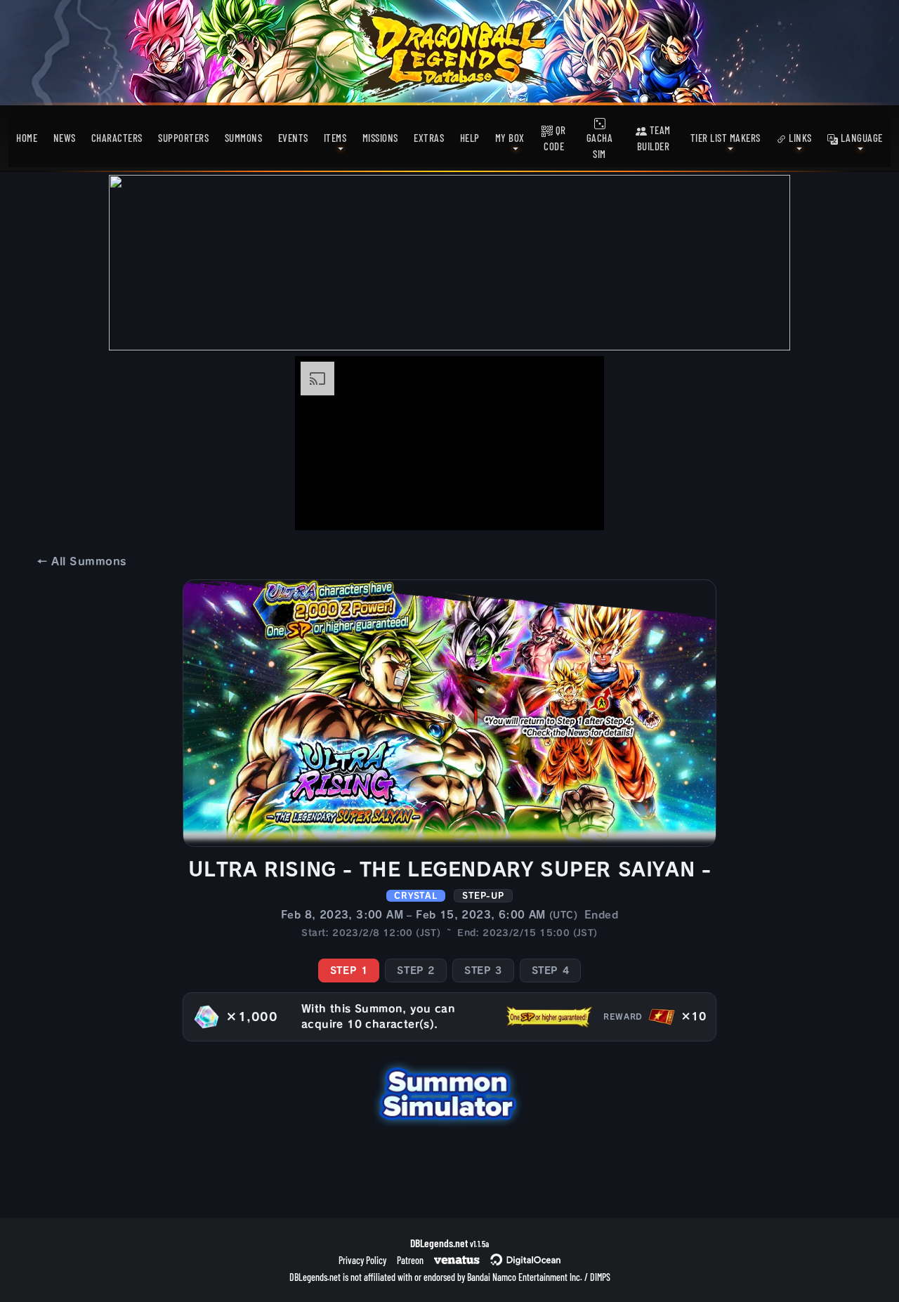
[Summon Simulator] (449, 1092)
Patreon (410, 1260)
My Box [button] (510, 137)
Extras (429, 137)
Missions (380, 137)
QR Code (555, 138)
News (64, 137)
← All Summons (81, 561)
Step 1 (349, 970)
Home (26, 137)
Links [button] (799, 137)
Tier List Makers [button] (725, 137)
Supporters (183, 137)
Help (470, 137)
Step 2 (416, 970)
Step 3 (483, 970)
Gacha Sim (599, 145)
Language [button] (860, 137)
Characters (117, 137)
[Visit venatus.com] (577, 508)
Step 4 (551, 970)
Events (293, 137)
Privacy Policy (362, 1260)
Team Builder (654, 138)
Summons (244, 137)
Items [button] (335, 137)
